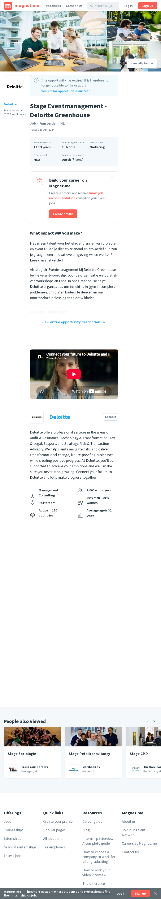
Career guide (92, 821)
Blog (86, 830)
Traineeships (13, 830)
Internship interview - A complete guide (99, 841)
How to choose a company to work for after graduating (99, 856)
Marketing (97, 147)
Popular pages (54, 830)
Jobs (7, 821)
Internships (12, 838)
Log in (128, 6)
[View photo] (53, 41)
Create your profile (58, 821)
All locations (52, 838)
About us (129, 821)
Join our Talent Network (133, 832)
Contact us (130, 851)
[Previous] (148, 721)
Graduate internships (20, 847)
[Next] (154, 721)
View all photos (142, 63)
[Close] (155, 893)
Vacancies (53, 6)
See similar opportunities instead (65, 91)
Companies (74, 6)
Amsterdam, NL (52, 123)
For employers (54, 847)
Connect (110, 417)
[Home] (22, 5)
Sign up (147, 6)
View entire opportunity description (71, 322)
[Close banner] (112, 177)
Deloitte (10, 104)
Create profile (63, 214)
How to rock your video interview (96, 872)
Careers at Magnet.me (139, 843)
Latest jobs (12, 855)
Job (33, 123)
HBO (37, 159)
